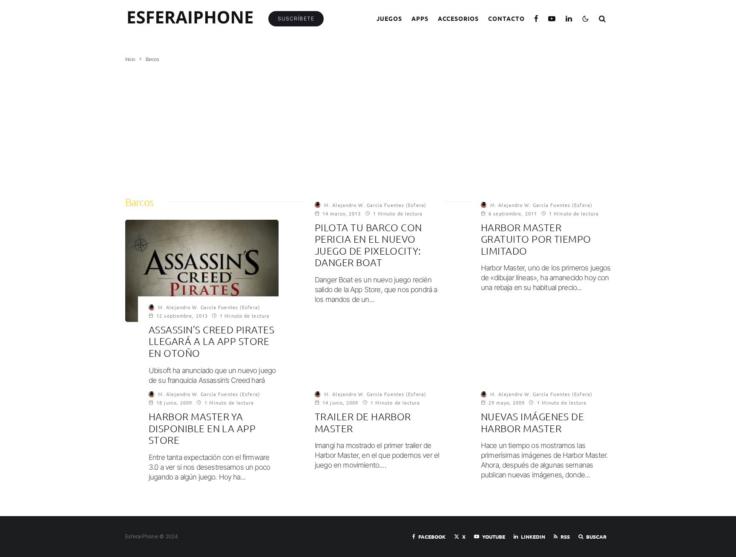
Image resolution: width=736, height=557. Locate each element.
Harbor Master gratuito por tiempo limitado (536, 239)
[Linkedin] (569, 18)
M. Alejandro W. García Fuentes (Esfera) (209, 307)
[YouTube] (552, 18)
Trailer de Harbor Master (363, 422)
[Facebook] (536, 18)
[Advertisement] (368, 126)
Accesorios (458, 18)
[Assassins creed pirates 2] (202, 271)
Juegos (389, 18)
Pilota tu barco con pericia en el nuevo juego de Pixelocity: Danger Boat (368, 245)
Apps (419, 18)
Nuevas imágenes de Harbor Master (532, 422)
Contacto (506, 18)
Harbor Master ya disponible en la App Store (202, 428)
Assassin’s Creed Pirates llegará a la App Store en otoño (211, 341)
